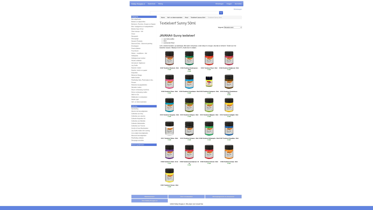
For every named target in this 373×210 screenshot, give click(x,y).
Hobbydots (134, 56)
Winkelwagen (219, 4)
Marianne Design (136, 75)
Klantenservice (150, 197)
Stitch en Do (135, 94)
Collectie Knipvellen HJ (138, 118)
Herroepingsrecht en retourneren (223, 197)
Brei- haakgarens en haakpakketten (142, 26)
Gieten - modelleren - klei (139, 53)
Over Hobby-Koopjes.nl (149, 201)
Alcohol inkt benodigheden (139, 111)
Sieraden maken (136, 87)
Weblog (160, 4)
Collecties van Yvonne (138, 126)
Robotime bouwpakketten (139, 85)
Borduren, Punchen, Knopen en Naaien (143, 24)
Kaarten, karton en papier (139, 70)
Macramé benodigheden (138, 135)
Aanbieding (134, 109)
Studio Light (135, 99)
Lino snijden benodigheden (139, 133)
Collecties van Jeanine (138, 116)
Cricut (133, 34)
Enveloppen (135, 46)
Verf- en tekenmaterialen (139, 102)
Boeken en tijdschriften (138, 22)
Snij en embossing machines (140, 90)
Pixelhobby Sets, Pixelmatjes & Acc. (142, 80)
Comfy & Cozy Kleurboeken (139, 128)
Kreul (186, 17)
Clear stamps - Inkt (137, 31)
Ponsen (133, 82)
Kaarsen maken (136, 68)
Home (163, 17)
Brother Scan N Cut (137, 29)
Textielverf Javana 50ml (198, 17)
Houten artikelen (136, 60)
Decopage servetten (137, 140)
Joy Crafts (134, 65)
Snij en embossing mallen (139, 92)
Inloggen (229, 4)
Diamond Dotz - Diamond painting (141, 43)
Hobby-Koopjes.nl (138, 3)
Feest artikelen (136, 48)
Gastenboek (151, 4)
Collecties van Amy (137, 114)
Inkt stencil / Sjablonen (138, 63)
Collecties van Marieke (138, 121)
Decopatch (134, 36)
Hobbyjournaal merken (138, 58)
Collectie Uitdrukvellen (138, 123)
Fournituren (135, 51)
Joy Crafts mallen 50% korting (140, 131)
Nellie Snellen (135, 77)
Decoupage (135, 39)
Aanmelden (238, 4)
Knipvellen (134, 73)
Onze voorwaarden (186, 197)
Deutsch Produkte (136, 41)
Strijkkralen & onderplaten (139, 97)
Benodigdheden (136, 19)
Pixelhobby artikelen (137, 138)
